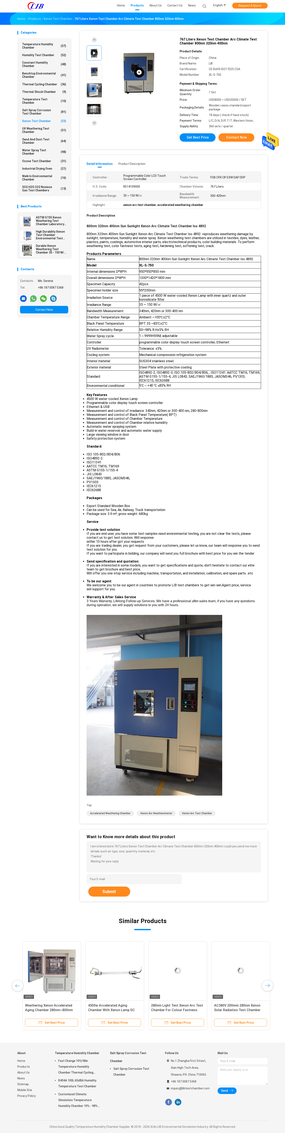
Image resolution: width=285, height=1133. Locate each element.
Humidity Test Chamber (44, 55)
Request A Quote (249, 5)
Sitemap (23, 1084)
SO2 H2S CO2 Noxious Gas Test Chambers (44, 188)
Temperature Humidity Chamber (44, 46)
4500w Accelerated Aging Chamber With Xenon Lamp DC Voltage (106, 1010)
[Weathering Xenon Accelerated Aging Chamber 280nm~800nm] (47, 970)
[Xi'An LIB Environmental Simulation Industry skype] (53, 298)
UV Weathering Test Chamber (44, 130)
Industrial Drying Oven (44, 168)
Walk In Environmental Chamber (44, 177)
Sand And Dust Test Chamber (44, 141)
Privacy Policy (26, 1096)
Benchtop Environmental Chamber (44, 75)
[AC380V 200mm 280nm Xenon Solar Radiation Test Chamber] (236, 970)
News (21, 1078)
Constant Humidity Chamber (44, 64)
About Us (23, 1072)
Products (23, 1066)
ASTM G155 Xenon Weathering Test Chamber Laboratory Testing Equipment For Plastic (51, 221)
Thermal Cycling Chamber (44, 84)
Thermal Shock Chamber (44, 91)
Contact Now (44, 309)
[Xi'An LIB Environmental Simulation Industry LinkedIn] (178, 1102)
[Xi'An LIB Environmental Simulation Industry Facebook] (168, 1102)
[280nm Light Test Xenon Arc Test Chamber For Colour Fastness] (173, 970)
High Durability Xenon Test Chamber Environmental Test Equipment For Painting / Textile (52, 235)
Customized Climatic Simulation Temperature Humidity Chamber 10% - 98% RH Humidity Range (78, 1101)
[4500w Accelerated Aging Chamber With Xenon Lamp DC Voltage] (110, 970)
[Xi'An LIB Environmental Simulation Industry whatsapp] (33, 298)
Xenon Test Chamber (44, 121)
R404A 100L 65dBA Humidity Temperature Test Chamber (77, 1083)
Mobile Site (24, 1090)
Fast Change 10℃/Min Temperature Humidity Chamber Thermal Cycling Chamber (75, 1067)
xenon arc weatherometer (156, 813)
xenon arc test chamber (197, 813)
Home (21, 1060)
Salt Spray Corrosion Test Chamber (44, 112)
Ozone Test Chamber (44, 161)
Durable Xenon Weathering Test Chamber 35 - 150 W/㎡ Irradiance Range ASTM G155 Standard (52, 249)
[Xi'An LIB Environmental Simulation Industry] (35, 6)
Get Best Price (198, 137)
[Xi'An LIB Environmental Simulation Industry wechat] (43, 298)
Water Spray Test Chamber (44, 152)
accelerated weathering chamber (110, 813)
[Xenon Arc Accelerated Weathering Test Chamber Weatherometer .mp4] (139, 72)
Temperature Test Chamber (44, 101)
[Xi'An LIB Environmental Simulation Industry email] (23, 298)
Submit (109, 891)
